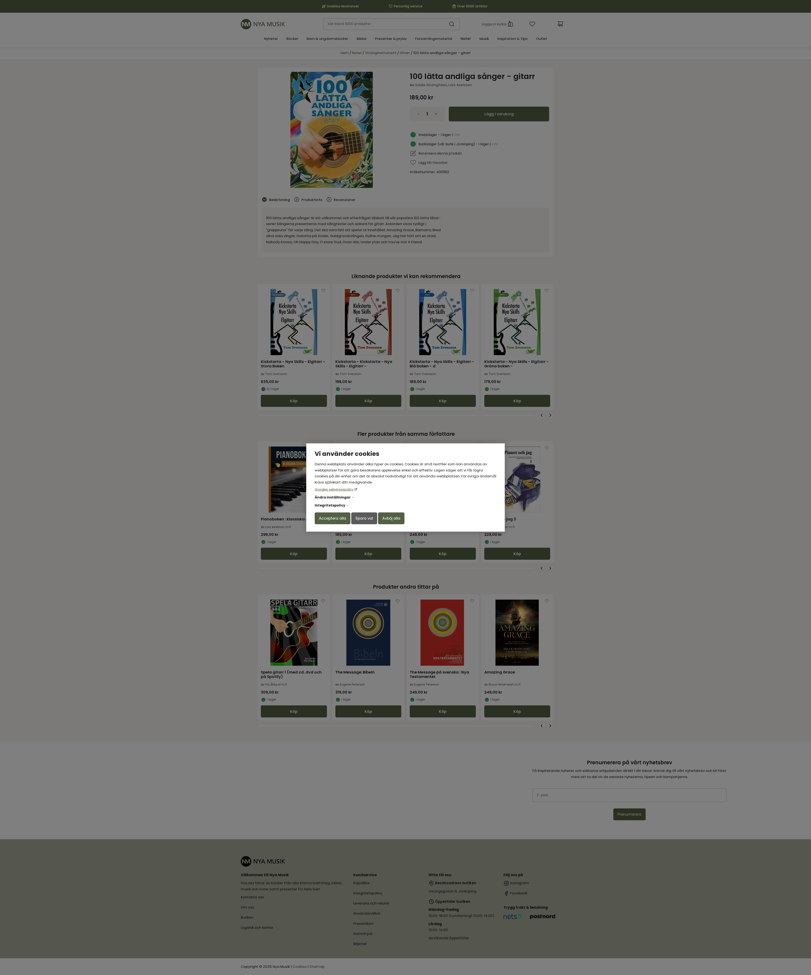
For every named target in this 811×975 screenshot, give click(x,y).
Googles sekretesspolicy (334, 489)
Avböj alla (391, 518)
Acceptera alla (332, 518)
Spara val (364, 518)
